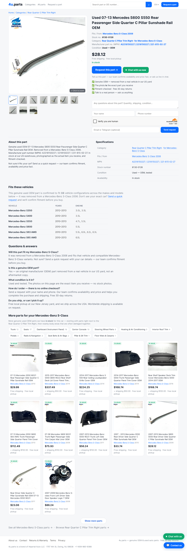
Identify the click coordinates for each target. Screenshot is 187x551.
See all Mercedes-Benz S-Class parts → (30, 527)
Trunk (14, 329)
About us (12, 540)
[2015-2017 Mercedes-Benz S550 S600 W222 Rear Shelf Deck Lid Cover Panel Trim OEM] (59, 369)
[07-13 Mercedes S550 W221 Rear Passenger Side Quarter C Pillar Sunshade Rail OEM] (24, 369)
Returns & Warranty (38, 540)
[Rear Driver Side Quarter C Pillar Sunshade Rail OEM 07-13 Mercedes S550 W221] (24, 486)
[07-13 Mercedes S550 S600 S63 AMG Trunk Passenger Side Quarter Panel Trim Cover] (24, 428)
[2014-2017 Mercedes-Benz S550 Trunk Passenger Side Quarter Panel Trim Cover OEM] (128, 369)
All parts (41, 4)
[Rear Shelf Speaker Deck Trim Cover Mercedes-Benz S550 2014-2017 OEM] (162, 369)
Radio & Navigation (33, 335)
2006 (130, 33)
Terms (53, 540)
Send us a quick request (44, 163)
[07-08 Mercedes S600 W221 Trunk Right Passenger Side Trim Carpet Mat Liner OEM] (59, 428)
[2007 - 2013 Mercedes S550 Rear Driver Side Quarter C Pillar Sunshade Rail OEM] (128, 428)
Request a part (55, 4)
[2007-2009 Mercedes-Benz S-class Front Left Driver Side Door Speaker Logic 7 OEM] (59, 486)
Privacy (61, 540)
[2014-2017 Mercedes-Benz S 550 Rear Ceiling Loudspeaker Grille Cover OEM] (93, 369)
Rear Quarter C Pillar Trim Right (42, 12)
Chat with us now (137, 70)
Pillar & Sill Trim (81, 335)
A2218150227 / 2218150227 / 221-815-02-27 (143, 44)
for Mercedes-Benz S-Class (148, 40)
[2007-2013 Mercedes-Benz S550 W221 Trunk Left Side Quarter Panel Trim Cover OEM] (93, 428)
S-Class (123, 33)
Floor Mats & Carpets (105, 335)
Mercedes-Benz (111, 33)
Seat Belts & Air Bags (58, 335)
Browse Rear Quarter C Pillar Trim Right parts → (82, 527)
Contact (23, 540)
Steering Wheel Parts (105, 329)
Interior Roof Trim (161, 329)
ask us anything (125, 92)
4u (15, 4)
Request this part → (106, 69)
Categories (30, 4)
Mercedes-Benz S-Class (20, 384)
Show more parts (93, 521)
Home (11, 12)
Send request (170, 130)
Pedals (15, 335)
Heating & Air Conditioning (134, 329)
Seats (28, 329)
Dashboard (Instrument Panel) (52, 329)
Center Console (80, 329)
